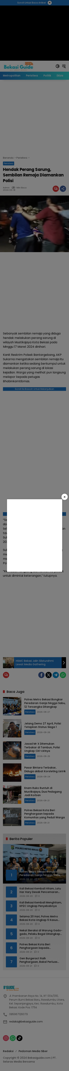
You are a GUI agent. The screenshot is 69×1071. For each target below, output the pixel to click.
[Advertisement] (34, 535)
